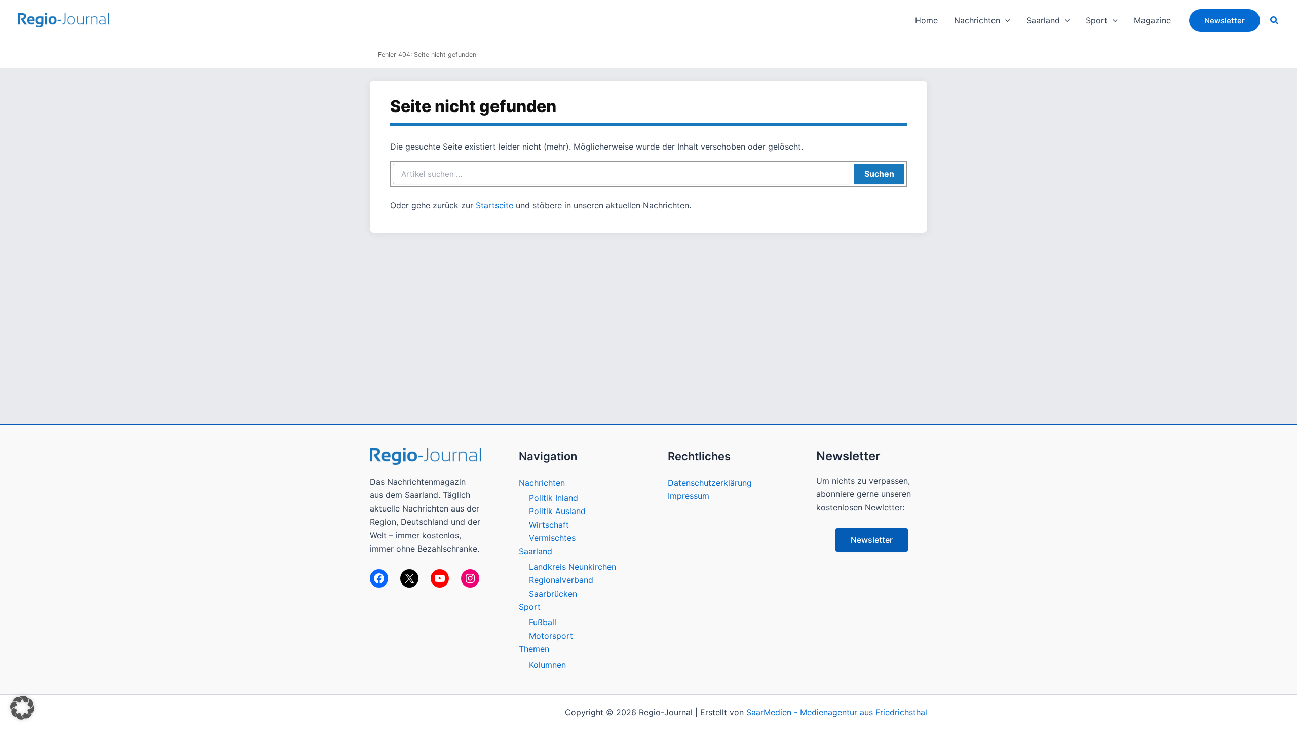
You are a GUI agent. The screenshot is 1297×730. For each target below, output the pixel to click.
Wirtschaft (549, 525)
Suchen (879, 174)
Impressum (688, 496)
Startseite (494, 205)
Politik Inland (553, 498)
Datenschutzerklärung (710, 483)
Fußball (542, 622)
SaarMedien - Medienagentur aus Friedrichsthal (836, 712)
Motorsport (551, 636)
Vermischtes (552, 538)
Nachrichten (542, 483)
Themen (534, 649)
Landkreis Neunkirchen (572, 567)
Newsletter (872, 540)
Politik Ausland (557, 511)
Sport (530, 607)
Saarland (535, 551)
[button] (1005, 20)
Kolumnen (547, 665)
